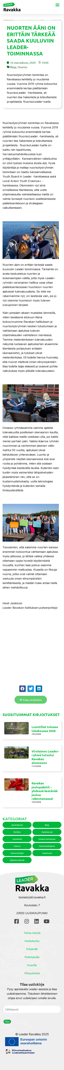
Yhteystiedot (32, 973)
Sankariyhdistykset (47, 846)
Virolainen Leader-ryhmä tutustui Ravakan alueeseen (45, 757)
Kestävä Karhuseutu (47, 839)
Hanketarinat (47, 832)
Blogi (13, 67)
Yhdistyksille (32, 957)
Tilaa (7, 1021)
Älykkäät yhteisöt (17, 860)
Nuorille (32, 965)
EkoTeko (17, 832)
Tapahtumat (47, 853)
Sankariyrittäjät (17, 853)
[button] (57, 5)
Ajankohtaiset (17, 824)
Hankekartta (32, 940)
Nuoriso (22, 67)
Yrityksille (32, 949)
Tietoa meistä (32, 932)
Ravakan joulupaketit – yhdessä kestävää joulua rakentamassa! (45, 790)
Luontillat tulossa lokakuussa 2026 (45, 729)
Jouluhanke (17, 839)
